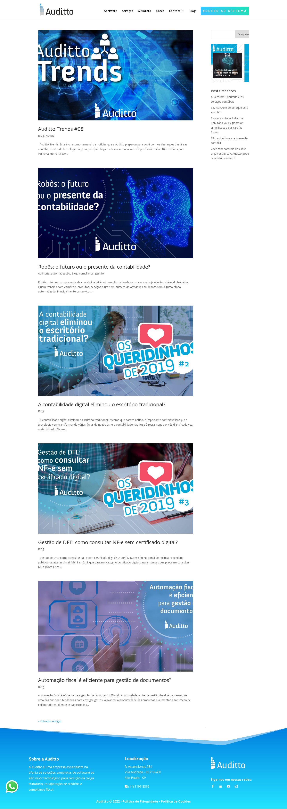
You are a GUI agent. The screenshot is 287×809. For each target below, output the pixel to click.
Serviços (127, 11)
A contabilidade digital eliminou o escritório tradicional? (101, 404)
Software (110, 11)
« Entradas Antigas (50, 721)
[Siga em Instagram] (236, 786)
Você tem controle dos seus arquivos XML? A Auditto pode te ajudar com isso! (230, 153)
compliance (86, 273)
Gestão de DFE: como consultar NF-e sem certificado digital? (108, 542)
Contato (175, 11)
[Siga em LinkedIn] (220, 786)
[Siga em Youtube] (228, 786)
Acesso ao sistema (225, 11)
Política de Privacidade (140, 801)
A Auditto (144, 11)
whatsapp (12, 782)
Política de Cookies (176, 801)
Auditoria (43, 273)
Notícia (49, 135)
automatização (60, 273)
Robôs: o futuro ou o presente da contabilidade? (94, 266)
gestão (99, 273)
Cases (160, 11)
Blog (193, 11)
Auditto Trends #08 (61, 128)
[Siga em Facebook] (213, 786)
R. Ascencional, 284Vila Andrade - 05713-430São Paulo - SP (143, 772)
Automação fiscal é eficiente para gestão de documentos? (104, 679)
